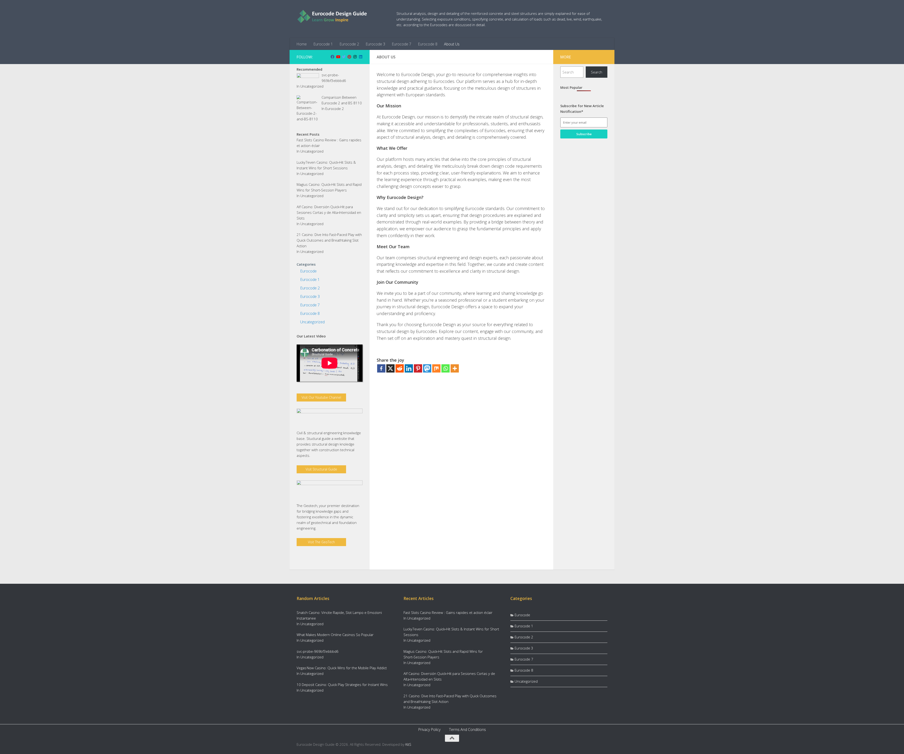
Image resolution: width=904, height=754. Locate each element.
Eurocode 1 (323, 44)
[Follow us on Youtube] (338, 57)
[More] (455, 368)
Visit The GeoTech (321, 542)
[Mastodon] (427, 368)
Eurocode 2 (349, 44)
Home (301, 44)
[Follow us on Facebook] (332, 57)
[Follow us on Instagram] (355, 57)
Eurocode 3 (375, 44)
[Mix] (436, 368)
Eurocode (308, 271)
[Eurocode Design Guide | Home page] (332, 16)
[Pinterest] (418, 368)
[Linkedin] (409, 368)
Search (596, 72)
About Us (452, 44)
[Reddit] (400, 368)
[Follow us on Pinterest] (349, 57)
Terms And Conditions (467, 729)
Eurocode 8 (427, 44)
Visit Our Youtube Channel (321, 397)
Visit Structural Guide (321, 469)
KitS (408, 744)
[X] (390, 368)
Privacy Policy (429, 729)
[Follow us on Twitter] (344, 57)
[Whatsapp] (445, 368)
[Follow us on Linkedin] (361, 57)
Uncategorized (311, 86)
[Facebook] (381, 368)
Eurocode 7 (401, 44)
